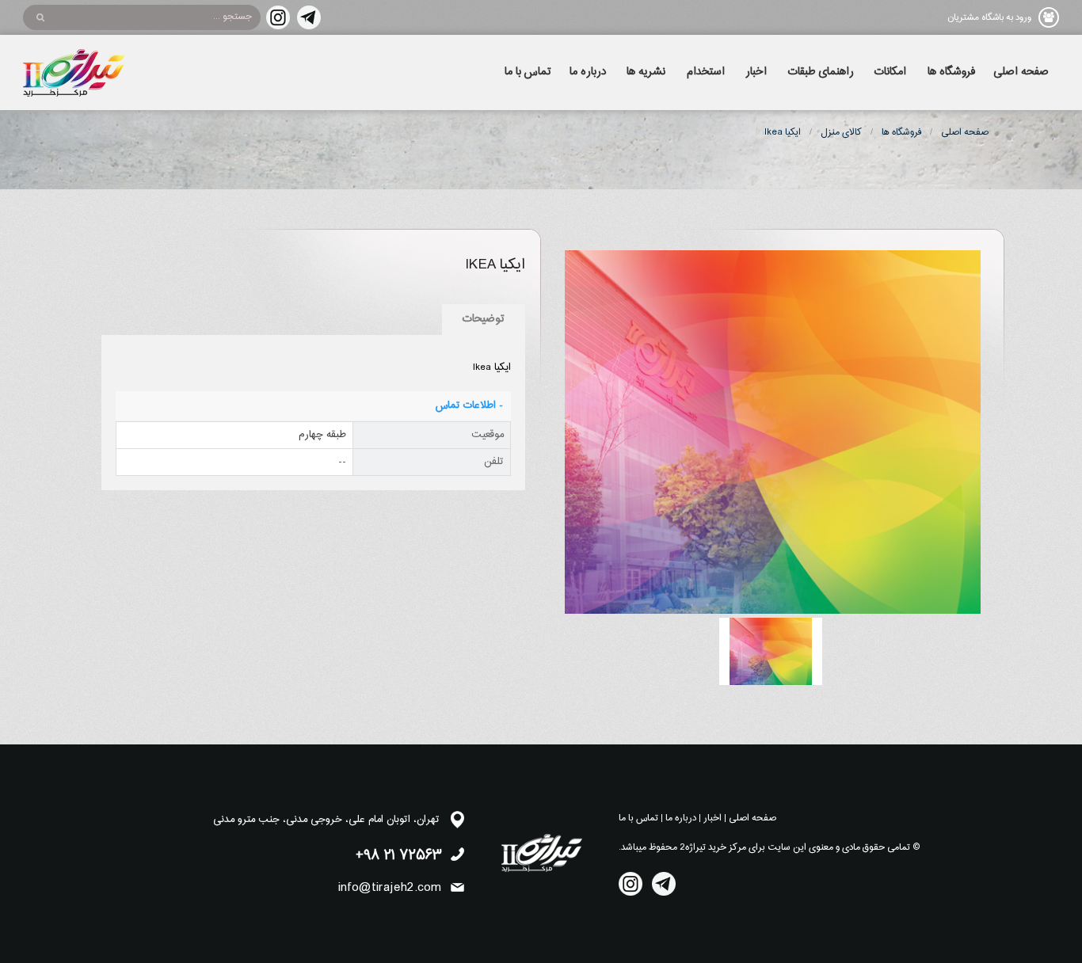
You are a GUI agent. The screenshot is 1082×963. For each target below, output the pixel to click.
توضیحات (484, 319)
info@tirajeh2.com (389, 888)
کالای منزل (841, 132)
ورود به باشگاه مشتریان (989, 17)
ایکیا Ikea (782, 132)
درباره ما (588, 72)
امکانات (890, 72)
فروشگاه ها (951, 72)
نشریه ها (646, 72)
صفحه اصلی (1021, 72)
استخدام (706, 72)
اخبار (756, 72)
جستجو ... (232, 16)
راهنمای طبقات (821, 72)
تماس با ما (528, 72)
